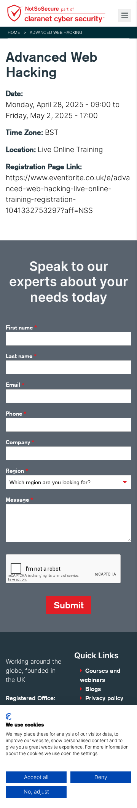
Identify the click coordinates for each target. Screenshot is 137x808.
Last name (21, 356)
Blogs (93, 689)
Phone (16, 414)
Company (20, 442)
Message (19, 500)
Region (17, 471)
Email (15, 385)
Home (14, 32)
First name (21, 327)
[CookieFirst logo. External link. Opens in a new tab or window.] (8, 716)
